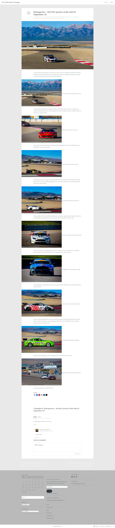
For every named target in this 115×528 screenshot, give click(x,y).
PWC (66, 17)
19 (42, 485)
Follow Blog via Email (53, 479)
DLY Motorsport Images (11, 2)
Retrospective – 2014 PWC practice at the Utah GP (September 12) (55, 13)
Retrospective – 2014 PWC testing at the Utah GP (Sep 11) (34, 465)
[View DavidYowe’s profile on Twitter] (74, 477)
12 (42, 482)
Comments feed (49, 515)
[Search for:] (33, 497)
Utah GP (69, 17)
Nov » (25, 492)
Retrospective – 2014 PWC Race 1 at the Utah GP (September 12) (81, 464)
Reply (35, 424)
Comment (77, 453)
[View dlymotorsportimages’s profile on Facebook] (72, 477)
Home (106, 2)
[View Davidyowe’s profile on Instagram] (76, 477)
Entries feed (48, 513)
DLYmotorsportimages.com (44, 429)
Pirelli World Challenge (57, 17)
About (111, 2)
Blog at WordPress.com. (57, 526)
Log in (47, 510)
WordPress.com (49, 518)
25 (38, 487)
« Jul (22, 492)
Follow (49, 491)
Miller (49, 17)
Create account (49, 507)
